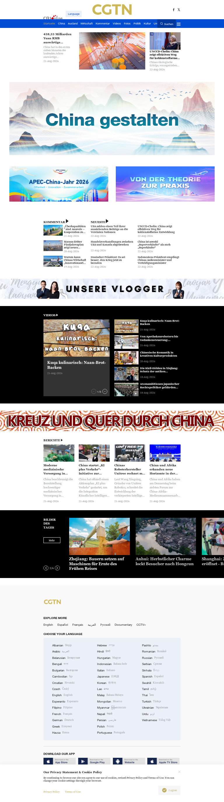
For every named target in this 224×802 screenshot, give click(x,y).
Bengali (60, 664)
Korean (106, 683)
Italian (106, 670)
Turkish (151, 701)
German (63, 720)
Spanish (153, 676)
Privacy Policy (51, 792)
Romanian (154, 651)
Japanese (108, 676)
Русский (105, 625)
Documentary (123, 625)
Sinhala (151, 670)
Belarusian (66, 658)
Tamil (149, 689)
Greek (62, 726)
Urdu (148, 714)
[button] (93, 391)
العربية (92, 625)
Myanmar (111, 707)
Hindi (103, 651)
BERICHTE (51, 440)
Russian (153, 658)
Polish (105, 726)
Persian (106, 720)
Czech (60, 689)
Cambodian (62, 676)
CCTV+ (141, 625)
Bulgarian (65, 670)
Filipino (62, 707)
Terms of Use (72, 792)
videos (49, 315)
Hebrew (106, 645)
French (62, 714)
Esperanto (65, 701)
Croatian (63, 683)
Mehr (52, 540)
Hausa (60, 733)
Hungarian (109, 658)
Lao (103, 689)
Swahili (153, 683)
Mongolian (109, 701)
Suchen (168, 24)
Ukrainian (155, 707)
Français (77, 625)
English (48, 625)
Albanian (62, 645)
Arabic (60, 651)
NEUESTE (98, 222)
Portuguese (111, 733)
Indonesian (112, 664)
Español (62, 625)
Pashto (150, 645)
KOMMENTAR (54, 222)
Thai (148, 695)
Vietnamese (156, 720)
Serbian (152, 664)
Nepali (104, 714)
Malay (110, 695)
